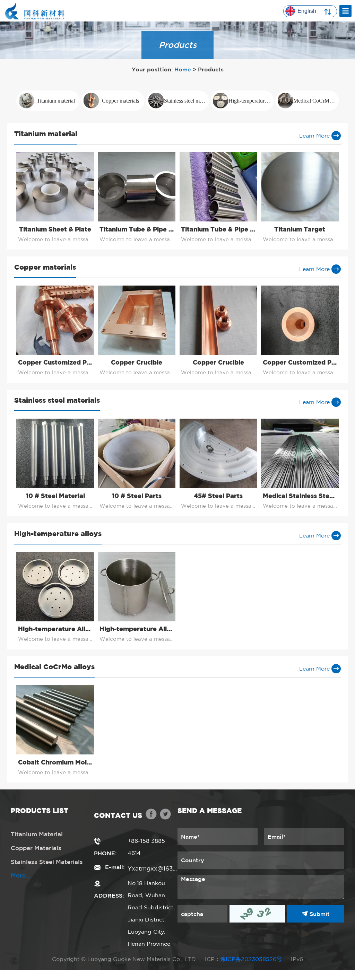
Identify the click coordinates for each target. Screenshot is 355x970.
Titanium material (56, 101)
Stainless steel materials (186, 101)
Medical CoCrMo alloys (316, 101)
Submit (319, 914)
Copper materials (120, 101)
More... (21, 875)
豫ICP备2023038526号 (251, 959)
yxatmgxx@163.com (153, 868)
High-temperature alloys (251, 101)
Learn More (315, 135)
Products (211, 69)
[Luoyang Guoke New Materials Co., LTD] (34, 10)
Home (182, 69)
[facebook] (151, 815)
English (306, 11)
